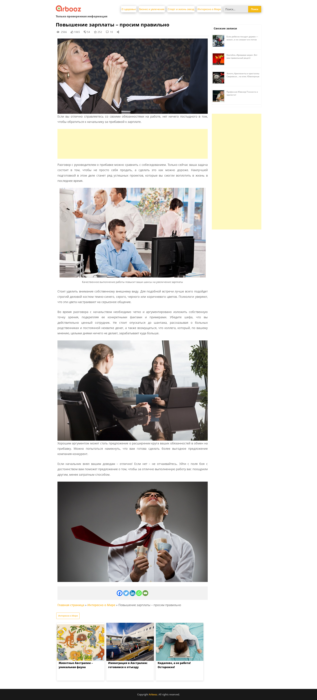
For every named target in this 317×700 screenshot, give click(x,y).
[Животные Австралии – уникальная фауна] (80, 642)
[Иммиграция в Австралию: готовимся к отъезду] (130, 642)
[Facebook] (120, 593)
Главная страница (70, 605)
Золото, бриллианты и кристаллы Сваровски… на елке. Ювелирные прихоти (243, 76)
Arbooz (153, 694)
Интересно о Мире (209, 9)
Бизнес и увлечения (151, 9)
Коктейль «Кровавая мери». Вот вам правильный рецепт (242, 56)
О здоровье (129, 9)
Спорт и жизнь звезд (181, 9)
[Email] (145, 593)
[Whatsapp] (139, 593)
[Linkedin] (132, 593)
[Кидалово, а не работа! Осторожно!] (179, 642)
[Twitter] (126, 593)
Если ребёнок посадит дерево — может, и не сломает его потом (242, 38)
